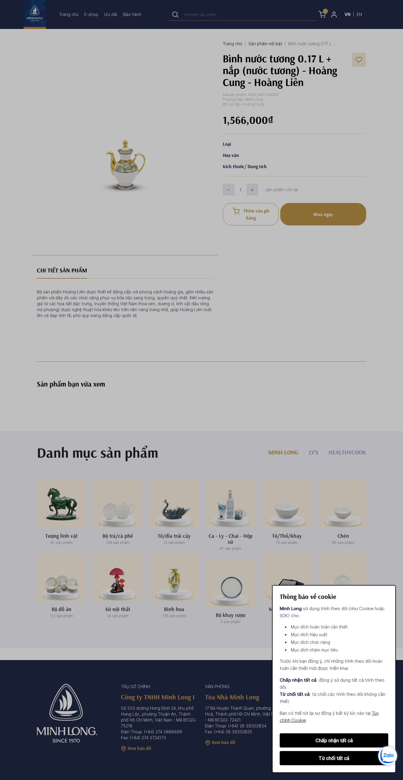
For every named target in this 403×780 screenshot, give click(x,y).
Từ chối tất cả (334, 758)
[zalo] (387, 755)
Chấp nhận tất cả (334, 740)
